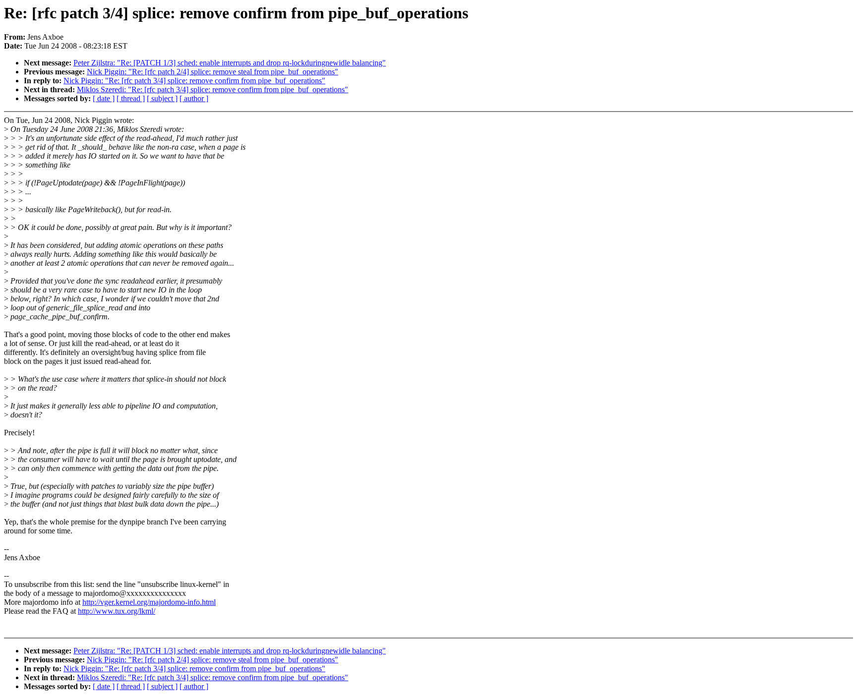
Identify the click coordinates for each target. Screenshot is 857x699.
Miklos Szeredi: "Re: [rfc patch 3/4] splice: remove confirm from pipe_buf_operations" (212, 89)
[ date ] (104, 98)
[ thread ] (131, 98)
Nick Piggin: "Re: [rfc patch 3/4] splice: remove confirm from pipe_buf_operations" (194, 80)
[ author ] (194, 98)
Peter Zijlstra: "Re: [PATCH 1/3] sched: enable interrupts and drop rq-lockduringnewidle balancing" (229, 62)
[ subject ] (162, 98)
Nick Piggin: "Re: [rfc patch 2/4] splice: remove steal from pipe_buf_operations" (212, 71)
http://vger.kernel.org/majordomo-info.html (149, 602)
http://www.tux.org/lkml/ (116, 611)
